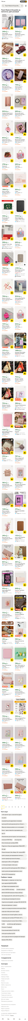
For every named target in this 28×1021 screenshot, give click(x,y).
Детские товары (5, 999)
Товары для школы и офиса (7, 991)
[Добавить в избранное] (12, 15)
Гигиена (3, 972)
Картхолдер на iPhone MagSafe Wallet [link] (7, 432)
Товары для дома (5, 978)
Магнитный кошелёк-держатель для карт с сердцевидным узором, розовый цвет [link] (20, 140)
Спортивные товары (6, 993)
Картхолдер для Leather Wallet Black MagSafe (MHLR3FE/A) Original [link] (20, 218)
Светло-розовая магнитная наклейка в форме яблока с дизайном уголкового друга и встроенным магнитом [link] (20, 692)
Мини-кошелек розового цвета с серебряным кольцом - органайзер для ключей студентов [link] (7, 270)
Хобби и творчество (6, 985)
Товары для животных (6, 995)
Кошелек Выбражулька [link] (20, 405)
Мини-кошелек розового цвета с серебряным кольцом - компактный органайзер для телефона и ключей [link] (7, 192)
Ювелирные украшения (6, 1001)
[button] (26, 6)
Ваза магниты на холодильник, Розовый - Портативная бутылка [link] (7, 538)
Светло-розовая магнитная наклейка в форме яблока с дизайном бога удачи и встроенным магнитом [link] (7, 615)
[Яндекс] (12, 1015)
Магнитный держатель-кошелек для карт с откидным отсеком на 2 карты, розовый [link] (20, 34)
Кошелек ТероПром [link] (19, 590)
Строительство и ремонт (7, 997)
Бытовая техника (5, 970)
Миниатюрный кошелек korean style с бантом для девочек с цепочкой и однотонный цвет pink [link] (7, 485)
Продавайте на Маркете (7, 950)
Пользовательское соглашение (8, 1004)
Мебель (3, 968)
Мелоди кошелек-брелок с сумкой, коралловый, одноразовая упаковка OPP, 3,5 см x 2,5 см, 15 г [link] (7, 406)
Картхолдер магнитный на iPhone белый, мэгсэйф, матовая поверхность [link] (7, 34)
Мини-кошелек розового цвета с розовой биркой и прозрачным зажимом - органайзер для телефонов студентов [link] (7, 326)
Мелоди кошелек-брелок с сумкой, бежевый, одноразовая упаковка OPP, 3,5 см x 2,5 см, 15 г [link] (7, 379)
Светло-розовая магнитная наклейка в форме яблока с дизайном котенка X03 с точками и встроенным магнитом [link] (7, 718)
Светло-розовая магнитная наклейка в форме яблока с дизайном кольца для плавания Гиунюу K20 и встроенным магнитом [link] (7, 745)
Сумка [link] (16, 191)
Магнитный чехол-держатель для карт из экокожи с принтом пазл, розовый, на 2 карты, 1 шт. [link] (20, 114)
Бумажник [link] (4, 166)
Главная (3, 1019)
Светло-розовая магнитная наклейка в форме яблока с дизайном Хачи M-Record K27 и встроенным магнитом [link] (7, 771)
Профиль (25, 1019)
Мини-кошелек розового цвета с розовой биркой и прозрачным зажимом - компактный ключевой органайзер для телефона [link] (7, 353)
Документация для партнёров (8, 952)
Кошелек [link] (17, 431)
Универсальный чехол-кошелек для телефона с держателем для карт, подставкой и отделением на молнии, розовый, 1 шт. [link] (7, 114)
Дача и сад (3, 987)
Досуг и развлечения (6, 966)
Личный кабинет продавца (7, 948)
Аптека (3, 980)
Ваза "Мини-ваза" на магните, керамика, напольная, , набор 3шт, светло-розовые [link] (20, 666)
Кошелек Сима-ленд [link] (7, 244)
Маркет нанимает (5, 1008)
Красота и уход (4, 982)
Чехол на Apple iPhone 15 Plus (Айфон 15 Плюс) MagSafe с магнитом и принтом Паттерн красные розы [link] (20, 718)
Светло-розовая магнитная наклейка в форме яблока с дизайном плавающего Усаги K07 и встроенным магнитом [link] (20, 771)
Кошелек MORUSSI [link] (19, 614)
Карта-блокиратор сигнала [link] (19, 641)
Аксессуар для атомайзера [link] (5, 218)
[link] (11, 814)
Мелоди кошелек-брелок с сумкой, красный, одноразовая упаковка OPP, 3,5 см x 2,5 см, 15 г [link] (20, 379)
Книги (2, 989)
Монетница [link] (17, 797)
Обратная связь (5, 1006)
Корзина (19, 1019)
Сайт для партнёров (6, 954)
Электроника (4, 974)
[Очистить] (22, 6)
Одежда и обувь (5, 976)
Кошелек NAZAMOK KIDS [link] (19, 511)
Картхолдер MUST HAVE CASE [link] (6, 591)
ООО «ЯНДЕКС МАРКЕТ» (11, 1013)
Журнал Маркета (5, 1010)
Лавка (8, 1019)
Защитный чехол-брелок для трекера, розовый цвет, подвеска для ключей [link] (7, 140)
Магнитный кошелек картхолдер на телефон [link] (20, 270)
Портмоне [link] (17, 166)
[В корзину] (12, 28)
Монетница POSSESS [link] (7, 563)
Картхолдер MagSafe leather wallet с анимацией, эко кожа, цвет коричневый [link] (20, 538)
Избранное (14, 1019)
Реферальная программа (7, 960)
